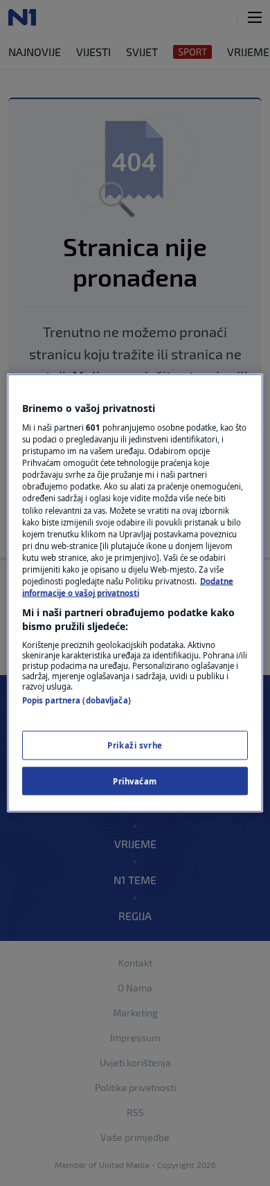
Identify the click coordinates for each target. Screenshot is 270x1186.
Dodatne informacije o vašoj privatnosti (127, 586)
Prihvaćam (135, 780)
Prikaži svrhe (134, 744)
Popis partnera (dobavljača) (76, 700)
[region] (135, 593)
